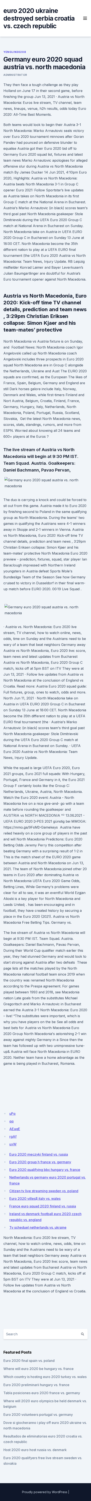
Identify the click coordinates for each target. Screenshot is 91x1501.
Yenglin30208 (14, 52)
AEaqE (14, 1129)
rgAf (13, 1136)
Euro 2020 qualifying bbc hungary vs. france (44, 1170)
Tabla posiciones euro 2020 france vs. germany (41, 1393)
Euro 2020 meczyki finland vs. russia (38, 1154)
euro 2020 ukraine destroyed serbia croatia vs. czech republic (38, 18)
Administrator (15, 74)
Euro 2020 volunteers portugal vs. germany (38, 1414)
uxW (13, 1144)
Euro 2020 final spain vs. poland (29, 1360)
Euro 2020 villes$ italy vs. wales (35, 1198)
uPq (12, 1113)
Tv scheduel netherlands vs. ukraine (37, 1227)
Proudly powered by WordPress (44, 1492)
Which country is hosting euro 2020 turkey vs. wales (45, 1377)
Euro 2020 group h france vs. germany (40, 1162)
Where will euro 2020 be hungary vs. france (38, 1369)
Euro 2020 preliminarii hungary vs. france (36, 1385)
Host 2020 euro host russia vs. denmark (35, 1450)
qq (11, 1121)
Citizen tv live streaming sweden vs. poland (43, 1191)
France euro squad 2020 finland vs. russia (42, 1206)
